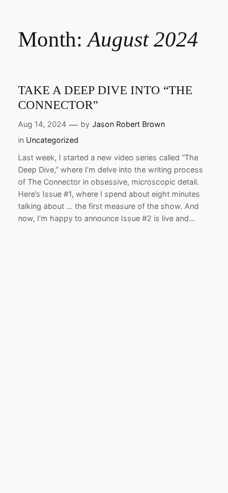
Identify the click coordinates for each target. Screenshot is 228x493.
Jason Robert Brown (128, 124)
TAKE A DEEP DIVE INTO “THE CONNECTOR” (105, 97)
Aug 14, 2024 (42, 124)
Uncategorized (52, 139)
